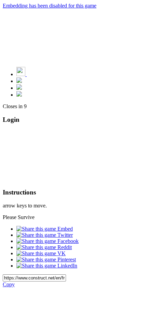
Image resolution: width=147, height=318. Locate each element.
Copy (9, 284)
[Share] (19, 88)
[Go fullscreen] (19, 95)
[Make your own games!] (35, 74)
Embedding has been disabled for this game (49, 6)
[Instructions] (19, 81)
